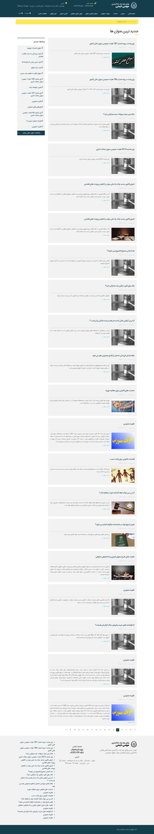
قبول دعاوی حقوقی (76, 14)
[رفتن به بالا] (18, 829)
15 (109, 730)
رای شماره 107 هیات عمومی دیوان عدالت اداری (32, 94)
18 (96, 730)
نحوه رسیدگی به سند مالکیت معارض (32, 55)
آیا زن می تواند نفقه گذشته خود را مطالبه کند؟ (37, 799)
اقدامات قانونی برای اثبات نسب (42, 796)
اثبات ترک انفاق (36, 67)
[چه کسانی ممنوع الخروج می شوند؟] (123, 268)
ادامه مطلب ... (105, 57)
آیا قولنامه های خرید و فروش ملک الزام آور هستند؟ (35, 811)
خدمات (115, 14)
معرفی (123, 14)
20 (87, 730)
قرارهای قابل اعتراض (35, 107)
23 (75, 730)
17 (100, 730)
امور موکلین (53, 14)
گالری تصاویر (63, 14)
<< (135, 730)
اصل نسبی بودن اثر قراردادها (32, 62)
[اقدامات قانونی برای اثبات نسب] (123, 475)
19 (92, 730)
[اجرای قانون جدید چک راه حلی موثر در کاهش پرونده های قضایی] (123, 201)
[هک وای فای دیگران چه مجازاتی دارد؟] (123, 303)
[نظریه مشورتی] (123, 441)
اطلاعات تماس (42, 14)
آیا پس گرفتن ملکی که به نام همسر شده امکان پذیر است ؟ (38, 779)
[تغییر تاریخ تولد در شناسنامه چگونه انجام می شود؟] (123, 540)
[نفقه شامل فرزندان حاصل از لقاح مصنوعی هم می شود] (123, 372)
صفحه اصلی (131, 14)
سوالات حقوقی (105, 14)
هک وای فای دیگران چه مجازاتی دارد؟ (40, 774)
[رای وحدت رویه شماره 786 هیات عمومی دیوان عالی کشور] (123, 96)
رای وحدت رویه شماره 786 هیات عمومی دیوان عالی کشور (37, 749)
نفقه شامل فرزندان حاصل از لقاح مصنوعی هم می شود (37, 785)
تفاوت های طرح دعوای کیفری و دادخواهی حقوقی (35, 805)
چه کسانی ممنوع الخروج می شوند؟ (40, 771)
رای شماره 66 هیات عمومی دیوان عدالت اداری (33, 114)
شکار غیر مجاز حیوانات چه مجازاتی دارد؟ (39, 753)
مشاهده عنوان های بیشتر (31, 133)
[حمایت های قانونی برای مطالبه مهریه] (123, 406)
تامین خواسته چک (35, 87)
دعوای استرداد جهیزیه (34, 48)
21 (83, 730)
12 (122, 730)
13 (117, 730)
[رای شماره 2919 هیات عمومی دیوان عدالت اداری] (123, 166)
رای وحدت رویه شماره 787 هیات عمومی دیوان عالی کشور (37, 743)
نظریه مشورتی (37, 101)
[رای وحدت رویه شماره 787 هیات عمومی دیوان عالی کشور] (123, 60)
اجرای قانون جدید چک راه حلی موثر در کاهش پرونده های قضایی (38, 761)
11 (126, 730)
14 (113, 730)
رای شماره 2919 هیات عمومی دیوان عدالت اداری (36, 757)
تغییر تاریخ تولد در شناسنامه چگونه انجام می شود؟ (36, 802)
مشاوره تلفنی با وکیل (91, 14)
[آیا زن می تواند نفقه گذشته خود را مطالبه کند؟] (123, 508)
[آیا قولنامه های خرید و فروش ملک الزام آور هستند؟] (123, 642)
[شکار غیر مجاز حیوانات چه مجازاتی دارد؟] (123, 131)
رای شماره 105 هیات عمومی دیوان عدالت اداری (32, 80)
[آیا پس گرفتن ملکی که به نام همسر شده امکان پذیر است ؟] (123, 337)
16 (105, 730)
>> (66, 730)
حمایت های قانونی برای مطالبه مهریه (40, 789)
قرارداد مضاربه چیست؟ (34, 121)
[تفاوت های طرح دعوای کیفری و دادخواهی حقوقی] (123, 572)
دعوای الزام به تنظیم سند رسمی (31, 73)
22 (79, 730)
